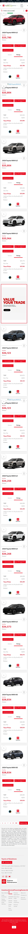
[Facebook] (3, 876)
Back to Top (23, 823)
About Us (23, 893)
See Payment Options (8, 50)
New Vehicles (4, 893)
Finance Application (17, 893)
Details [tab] (10, 54)
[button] (24, 30)
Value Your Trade (16, 897)
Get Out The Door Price (21, 46)
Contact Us (7, 862)
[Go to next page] (13, 823)
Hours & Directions (23, 898)
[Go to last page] (16, 823)
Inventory (4, 890)
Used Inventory (3, 896)
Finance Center (16, 905)
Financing (17, 890)
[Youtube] (9, 876)
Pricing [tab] (18, 54)
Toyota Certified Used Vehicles (3, 901)
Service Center (10, 901)
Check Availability (8, 45)
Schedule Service (10, 897)
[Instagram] (6, 876)
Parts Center (10, 909)
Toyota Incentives (16, 901)
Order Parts (10, 905)
